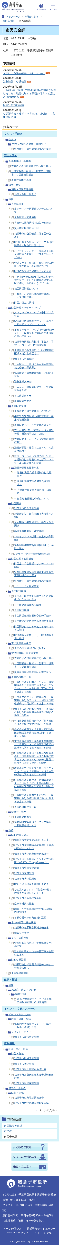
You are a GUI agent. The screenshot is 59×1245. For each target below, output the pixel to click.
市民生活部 (8, 20)
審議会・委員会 (17, 1088)
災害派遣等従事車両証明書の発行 (32, 672)
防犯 (11, 830)
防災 (11, 199)
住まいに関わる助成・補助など (28, 144)
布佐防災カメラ (22, 395)
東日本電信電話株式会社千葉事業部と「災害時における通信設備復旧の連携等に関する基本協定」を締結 (34, 744)
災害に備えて (18, 203)
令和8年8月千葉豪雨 (20, 161)
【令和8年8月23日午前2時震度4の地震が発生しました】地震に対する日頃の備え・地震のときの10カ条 (29, 93)
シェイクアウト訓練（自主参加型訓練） (34, 538)
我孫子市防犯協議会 (25, 878)
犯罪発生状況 (21, 932)
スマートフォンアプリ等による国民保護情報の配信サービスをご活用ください (34, 254)
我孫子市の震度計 (24, 358)
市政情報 (9, 1043)
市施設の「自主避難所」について (32, 411)
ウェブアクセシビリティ (21, 1232)
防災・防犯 (17, 1053)
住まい (12, 139)
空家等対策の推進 (24, 903)
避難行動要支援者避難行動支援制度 (34, 474)
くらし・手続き (13, 133)
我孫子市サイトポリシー (41, 1228)
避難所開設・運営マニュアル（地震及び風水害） (34, 449)
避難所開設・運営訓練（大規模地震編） (34, 515)
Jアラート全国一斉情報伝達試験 (32, 553)
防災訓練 (16, 503)
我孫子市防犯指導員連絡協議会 (31, 853)
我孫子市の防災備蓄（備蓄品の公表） (32, 235)
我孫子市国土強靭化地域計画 (30, 1069)
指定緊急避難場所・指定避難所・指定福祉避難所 (34, 418)
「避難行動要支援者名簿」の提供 (34, 491)
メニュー (53, 9)
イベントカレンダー (20, 1014)
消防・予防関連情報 (22, 189)
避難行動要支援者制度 (26, 467)
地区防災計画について (26, 288)
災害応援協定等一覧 (25, 806)
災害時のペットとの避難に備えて (32, 425)
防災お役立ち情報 (24, 302)
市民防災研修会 (22, 816)
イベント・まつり (21, 1032)
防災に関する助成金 (22, 558)
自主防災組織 (18, 591)
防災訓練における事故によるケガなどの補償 (34, 628)
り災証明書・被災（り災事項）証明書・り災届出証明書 (31, 173)
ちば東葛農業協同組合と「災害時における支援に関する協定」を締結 (34, 722)
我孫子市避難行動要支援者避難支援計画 (34, 1076)
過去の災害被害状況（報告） (30, 648)
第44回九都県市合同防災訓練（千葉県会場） (34, 547)
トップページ (13, 16)
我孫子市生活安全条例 (26, 867)
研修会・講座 (18, 811)
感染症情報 (20, 994)
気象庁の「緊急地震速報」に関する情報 (34, 374)
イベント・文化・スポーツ (20, 1008)
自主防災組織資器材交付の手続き (32, 615)
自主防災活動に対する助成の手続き (34, 621)
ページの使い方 (12, 1228)
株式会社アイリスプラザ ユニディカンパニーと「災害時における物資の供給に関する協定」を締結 (34, 771)
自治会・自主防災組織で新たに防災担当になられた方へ (34, 598)
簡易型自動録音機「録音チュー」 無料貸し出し (34, 966)
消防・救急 (15, 185)
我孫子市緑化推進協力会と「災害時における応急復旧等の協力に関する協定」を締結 (34, 712)
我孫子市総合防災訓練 (26, 508)
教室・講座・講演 (21, 1018)
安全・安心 (10, 155)
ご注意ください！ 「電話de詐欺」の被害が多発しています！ (33, 891)
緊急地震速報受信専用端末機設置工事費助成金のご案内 (34, 574)
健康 (11, 985)
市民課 (8, 1131)
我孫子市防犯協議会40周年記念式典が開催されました (34, 847)
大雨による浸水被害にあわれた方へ (24, 73)
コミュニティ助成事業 (26, 586)
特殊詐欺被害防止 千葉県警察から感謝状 (34, 944)
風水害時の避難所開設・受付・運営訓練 (34, 524)
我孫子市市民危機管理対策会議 (31, 1103)
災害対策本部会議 (13, 105)
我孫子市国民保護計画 (26, 1083)
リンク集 (46, 1232)
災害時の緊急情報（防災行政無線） (34, 222)
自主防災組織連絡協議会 (27, 604)
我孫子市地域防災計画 (26, 1058)
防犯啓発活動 (18, 959)
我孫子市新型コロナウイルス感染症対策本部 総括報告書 (34, 1001)
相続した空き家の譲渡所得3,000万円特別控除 (33, 911)
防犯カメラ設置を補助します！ (31, 884)
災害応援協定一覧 (21, 677)
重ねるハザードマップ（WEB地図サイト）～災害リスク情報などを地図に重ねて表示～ (34, 333)
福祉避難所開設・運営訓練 (29, 531)
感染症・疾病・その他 (23, 989)
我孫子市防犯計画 (24, 873)
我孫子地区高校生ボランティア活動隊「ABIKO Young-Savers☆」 (34, 861)
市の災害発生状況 (21, 643)
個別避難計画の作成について (33, 498)
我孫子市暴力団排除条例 (27, 898)
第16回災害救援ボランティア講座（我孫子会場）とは (32, 824)
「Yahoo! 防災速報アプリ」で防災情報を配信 (34, 389)
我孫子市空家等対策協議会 (29, 1097)
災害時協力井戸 (22, 401)
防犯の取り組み (20, 834)
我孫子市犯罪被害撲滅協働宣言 (31, 927)
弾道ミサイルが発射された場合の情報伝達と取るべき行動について (34, 264)
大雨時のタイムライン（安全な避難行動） (34, 441)
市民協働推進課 (13, 1125)
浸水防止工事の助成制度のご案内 (32, 148)
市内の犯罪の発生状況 (23, 922)
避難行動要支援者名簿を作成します (34, 483)
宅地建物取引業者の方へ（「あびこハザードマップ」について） (34, 323)
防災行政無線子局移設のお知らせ (32, 271)
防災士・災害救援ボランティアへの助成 (34, 565)
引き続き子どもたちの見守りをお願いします (34, 953)
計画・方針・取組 (18, 1049)
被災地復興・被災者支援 (24, 653)
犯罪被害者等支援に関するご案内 (32, 839)
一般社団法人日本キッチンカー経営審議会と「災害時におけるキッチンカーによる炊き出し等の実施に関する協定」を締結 (34, 687)
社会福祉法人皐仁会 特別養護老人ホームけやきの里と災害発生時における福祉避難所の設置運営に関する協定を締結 (34, 785)
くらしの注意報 (20, 937)
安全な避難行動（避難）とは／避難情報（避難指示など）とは (34, 432)
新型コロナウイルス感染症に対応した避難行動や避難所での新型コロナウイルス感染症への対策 (34, 459)
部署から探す (32, 16)
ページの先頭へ (48, 1110)
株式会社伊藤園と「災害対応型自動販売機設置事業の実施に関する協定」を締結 (34, 732)
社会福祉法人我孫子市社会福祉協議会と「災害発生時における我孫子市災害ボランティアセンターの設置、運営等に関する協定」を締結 (34, 758)
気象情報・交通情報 (15, 81)
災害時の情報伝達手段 (26, 228)
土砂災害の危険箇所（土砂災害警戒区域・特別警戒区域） (34, 352)
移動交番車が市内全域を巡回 (30, 917)
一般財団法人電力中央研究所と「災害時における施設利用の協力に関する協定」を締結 (34, 798)
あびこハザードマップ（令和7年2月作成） (34, 314)
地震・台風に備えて (25, 194)
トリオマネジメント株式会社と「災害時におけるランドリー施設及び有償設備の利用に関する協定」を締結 (34, 700)
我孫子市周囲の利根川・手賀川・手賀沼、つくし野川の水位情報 (34, 343)
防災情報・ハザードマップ (26, 307)
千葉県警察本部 (20, 973)
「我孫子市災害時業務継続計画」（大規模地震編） (32, 296)
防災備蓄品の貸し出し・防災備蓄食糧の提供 (34, 637)
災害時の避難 (18, 406)
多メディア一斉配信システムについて (34, 210)
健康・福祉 (10, 979)
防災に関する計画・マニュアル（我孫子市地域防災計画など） (34, 244)
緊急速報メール (22, 381)
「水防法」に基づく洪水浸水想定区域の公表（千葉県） (34, 366)
